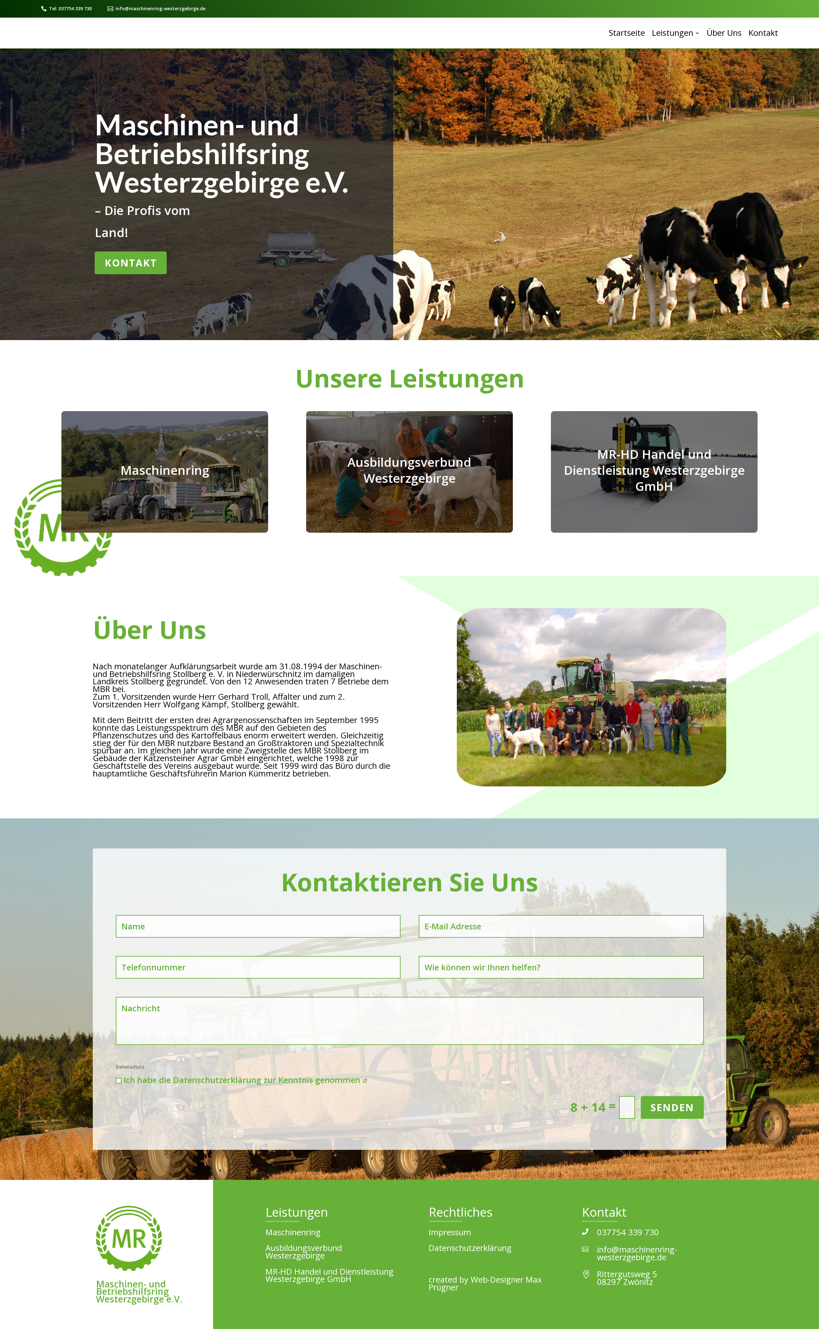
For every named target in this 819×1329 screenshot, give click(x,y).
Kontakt (763, 32)
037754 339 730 (628, 1232)
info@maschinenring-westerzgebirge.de (160, 8)
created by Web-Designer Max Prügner (485, 1283)
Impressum (450, 1232)
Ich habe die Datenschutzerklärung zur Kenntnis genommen (242, 1080)
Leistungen (672, 32)
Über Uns (724, 32)
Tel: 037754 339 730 (70, 8)
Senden (672, 1107)
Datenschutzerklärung (470, 1247)
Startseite (627, 32)
